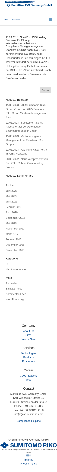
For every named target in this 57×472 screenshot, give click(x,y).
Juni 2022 (11, 201)
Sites (28, 335)
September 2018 (15, 217)
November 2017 (15, 228)
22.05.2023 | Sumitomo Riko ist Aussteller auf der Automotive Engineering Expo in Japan (24, 126)
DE (7, 264)
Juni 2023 (11, 190)
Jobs (28, 379)
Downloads (15, 19)
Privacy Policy (28, 463)
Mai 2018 (11, 223)
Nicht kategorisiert (16, 269)
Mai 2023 (11, 196)
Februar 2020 (13, 207)
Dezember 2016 (15, 244)
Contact (6, 19)
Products (28, 357)
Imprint (28, 459)
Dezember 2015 (15, 250)
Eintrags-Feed (14, 288)
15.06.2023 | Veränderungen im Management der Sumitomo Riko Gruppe (25, 140)
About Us (28, 331)
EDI (28, 455)
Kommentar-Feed (16, 294)
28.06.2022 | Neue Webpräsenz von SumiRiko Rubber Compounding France (27, 163)
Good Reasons (28, 375)
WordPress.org (15, 299)
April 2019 (12, 212)
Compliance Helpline (28, 420)
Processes (28, 361)
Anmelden (11, 283)
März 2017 (12, 234)
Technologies (28, 353)
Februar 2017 (13, 239)
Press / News (29, 339)
